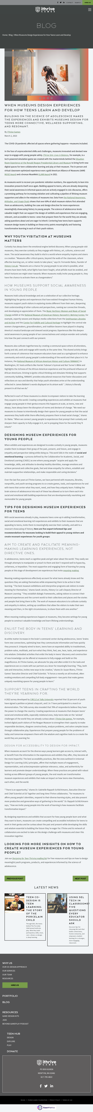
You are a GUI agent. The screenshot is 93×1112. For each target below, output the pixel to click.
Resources (7, 978)
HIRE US (88, 2)
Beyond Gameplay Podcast (15, 1023)
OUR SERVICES (8, 970)
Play (9, 1045)
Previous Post (15, 878)
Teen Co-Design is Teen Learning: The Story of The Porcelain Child (34, 909)
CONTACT (69, 2)
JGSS (4, 1020)
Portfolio (10, 995)
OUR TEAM (7, 974)
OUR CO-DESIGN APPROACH (14, 967)
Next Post (80, 878)
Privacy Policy (55, 1100)
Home (4, 35)
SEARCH (78, 2)
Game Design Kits (10, 1016)
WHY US (7, 963)
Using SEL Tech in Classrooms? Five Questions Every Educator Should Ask (79, 910)
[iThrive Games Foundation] (45, 9)
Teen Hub (13, 1033)
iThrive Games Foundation (37, 1100)
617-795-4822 (46, 1077)
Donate (12, 1051)
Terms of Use (67, 1100)
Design (10, 1037)
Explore (11, 1041)
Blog (11, 35)
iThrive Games (13, 132)
